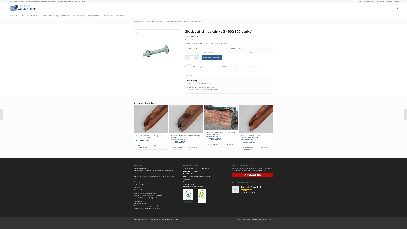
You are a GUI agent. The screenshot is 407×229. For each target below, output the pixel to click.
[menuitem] (360, 1)
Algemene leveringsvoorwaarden (193, 186)
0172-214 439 (194, 171)
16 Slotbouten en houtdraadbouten (211, 67)
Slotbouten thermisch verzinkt (250, 67)
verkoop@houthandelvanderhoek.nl (199, 176)
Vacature (389, 1)
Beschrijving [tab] (190, 76)
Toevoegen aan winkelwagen (211, 58)
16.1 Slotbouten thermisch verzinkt (231, 67)
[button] (247, 189)
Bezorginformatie (369, 1)
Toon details (158, 146)
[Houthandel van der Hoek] (23, 8)
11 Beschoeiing (196, 67)
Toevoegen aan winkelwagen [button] (143, 146)
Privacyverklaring (188, 182)
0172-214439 (81, 1)
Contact (396, 1)
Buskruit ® (175, 219)
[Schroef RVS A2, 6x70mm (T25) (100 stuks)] (405, 114)
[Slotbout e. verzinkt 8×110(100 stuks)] (1, 114)
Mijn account (380, 1)
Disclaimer (186, 180)
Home (360, 1)
